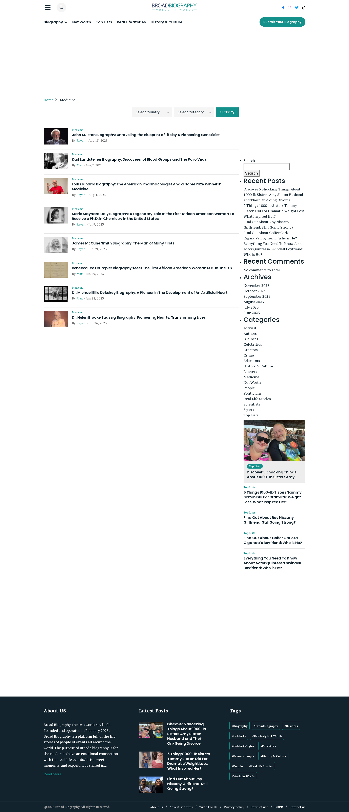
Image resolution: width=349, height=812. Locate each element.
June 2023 (252, 312)
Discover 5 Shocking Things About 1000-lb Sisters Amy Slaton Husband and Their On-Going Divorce (273, 194)
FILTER (225, 112)
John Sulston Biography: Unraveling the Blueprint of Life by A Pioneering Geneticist (146, 134)
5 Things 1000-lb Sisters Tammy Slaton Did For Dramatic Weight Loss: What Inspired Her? (274, 211)
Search (249, 160)
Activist (250, 327)
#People (237, 766)
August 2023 (254, 301)
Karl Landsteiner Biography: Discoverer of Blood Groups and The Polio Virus (139, 159)
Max (80, 165)
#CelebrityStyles (243, 746)
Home (49, 99)
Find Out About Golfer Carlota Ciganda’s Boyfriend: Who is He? (270, 235)
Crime (249, 355)
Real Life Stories (131, 22)
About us (156, 807)
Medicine (77, 129)
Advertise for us (181, 807)
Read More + (54, 773)
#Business (291, 726)
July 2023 (251, 307)
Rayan (81, 140)
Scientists (252, 404)
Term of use (259, 807)
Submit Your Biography (282, 22)
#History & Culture (273, 756)
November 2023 (256, 285)
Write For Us (208, 807)
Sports (249, 409)
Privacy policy (234, 807)
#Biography (239, 726)
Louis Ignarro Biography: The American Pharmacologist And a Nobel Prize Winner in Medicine (147, 186)
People (249, 387)
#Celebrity (239, 736)
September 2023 (257, 296)
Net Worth (81, 22)
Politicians (252, 393)
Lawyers (250, 371)
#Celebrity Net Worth (267, 736)
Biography (54, 22)
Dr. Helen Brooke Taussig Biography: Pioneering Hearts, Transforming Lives (139, 317)
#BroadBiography (266, 726)
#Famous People (243, 756)
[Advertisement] (174, 61)
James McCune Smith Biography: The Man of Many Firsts (123, 243)
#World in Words (243, 776)
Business (251, 338)
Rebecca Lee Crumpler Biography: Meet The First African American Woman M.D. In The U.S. (152, 268)
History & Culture (166, 22)
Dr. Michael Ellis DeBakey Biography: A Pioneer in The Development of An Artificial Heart (150, 292)
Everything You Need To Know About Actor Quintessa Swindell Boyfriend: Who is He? (274, 249)
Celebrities (253, 344)
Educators (252, 360)
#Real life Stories (261, 766)
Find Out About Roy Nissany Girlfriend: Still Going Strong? (268, 224)
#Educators (268, 746)
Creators (251, 349)
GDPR (278, 807)
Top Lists (104, 22)
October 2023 (255, 290)
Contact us (297, 807)
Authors (250, 333)
